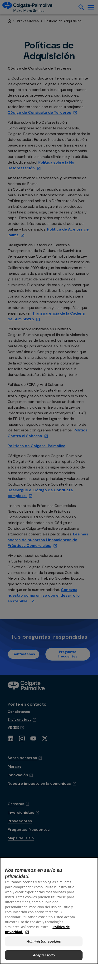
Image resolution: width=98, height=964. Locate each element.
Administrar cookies (44, 941)
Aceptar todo (44, 955)
